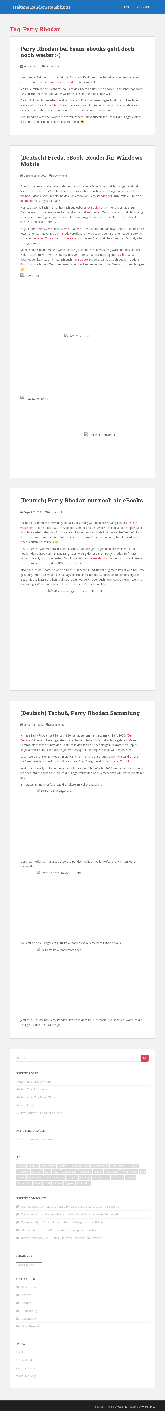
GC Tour (36, 1171)
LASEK (21, 1177)
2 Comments (56, 724)
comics (62, 1166)
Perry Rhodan (98, 196)
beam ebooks (29, 201)
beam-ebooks (131, 77)
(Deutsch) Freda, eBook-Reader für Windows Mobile (81, 161)
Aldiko (21, 1166)
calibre (122, 255)
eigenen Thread (44, 238)
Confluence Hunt (79, 1166)
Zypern (69, 1183)
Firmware (23, 1171)
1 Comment (52, 66)
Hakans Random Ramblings (41, 7)
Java (142, 1171)
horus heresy (129, 1171)
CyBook (92, 207)
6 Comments (55, 512)
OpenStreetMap (55, 1177)
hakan (25, 1238)
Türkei (37, 1183)
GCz (47, 1171)
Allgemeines (29, 1287)
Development (100, 1166)
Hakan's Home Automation (34, 1139)
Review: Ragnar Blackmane (34, 1081)
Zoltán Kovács (30, 1214)
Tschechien (24, 1183)
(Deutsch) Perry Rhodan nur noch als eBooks (81, 500)
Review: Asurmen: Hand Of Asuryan (39, 1113)
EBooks (133, 1166)
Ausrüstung (48, 1166)
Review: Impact (26, 1105)
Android (33, 1166)
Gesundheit (29, 1318)
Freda (65, 233)
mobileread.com (70, 238)
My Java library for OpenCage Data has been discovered (82, 1206)
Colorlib (122, 1406)
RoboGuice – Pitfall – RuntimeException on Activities (69, 1222)
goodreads (111, 1171)
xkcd (47, 1183)
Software (118, 1177)
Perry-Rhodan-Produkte (63, 82)
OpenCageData (31, 1206)
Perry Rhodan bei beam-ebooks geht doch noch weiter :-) (77, 52)
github (98, 1171)
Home (126, 7)
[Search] (145, 1058)
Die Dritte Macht (49, 105)
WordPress (148, 1406)
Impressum (142, 7)
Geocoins (85, 1171)
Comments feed (26, 1368)
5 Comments (60, 175)
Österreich (83, 1183)
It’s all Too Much (122, 761)
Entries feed (24, 1360)
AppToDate (80, 259)
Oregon (72, 1177)
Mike (24, 1230)
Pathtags (85, 1177)
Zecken (58, 1183)
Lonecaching (35, 1177)
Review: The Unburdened (32, 1089)
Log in (20, 1352)
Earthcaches (118, 1166)
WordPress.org (26, 1376)
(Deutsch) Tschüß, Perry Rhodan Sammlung (80, 713)
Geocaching (69, 1171)
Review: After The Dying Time (35, 1097)
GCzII (56, 1171)
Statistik (130, 1177)
